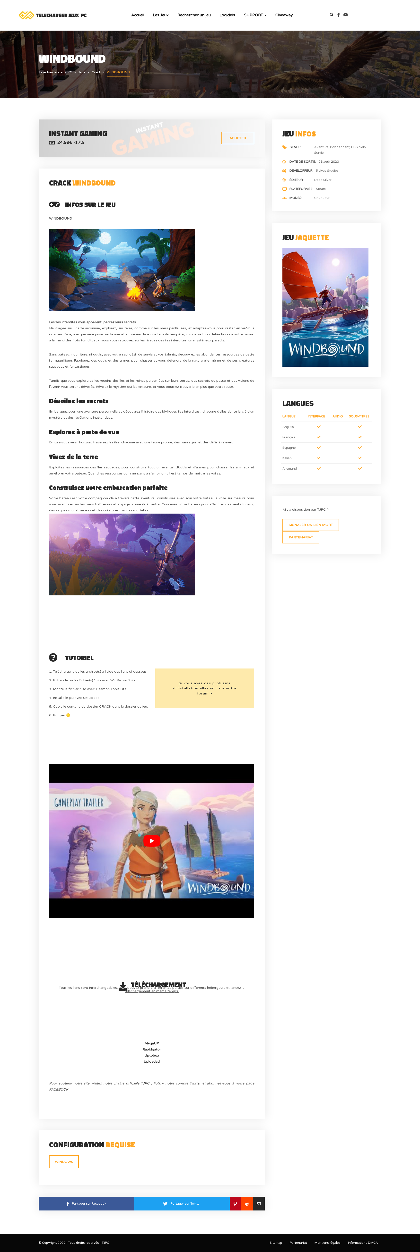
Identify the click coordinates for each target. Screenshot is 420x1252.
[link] (340, 15)
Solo (362, 147)
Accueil (137, 15)
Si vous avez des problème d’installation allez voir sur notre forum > (205, 688)
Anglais (288, 427)
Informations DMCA (363, 1243)
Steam (321, 189)
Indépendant (340, 147)
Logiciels (227, 15)
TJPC (145, 1083)
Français (288, 437)
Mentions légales (328, 1243)
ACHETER (237, 138)
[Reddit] (247, 1203)
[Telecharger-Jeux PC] (53, 15)
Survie (319, 153)
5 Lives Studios (327, 171)
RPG (354, 147)
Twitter (195, 1083)
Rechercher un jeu (194, 15)
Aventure (321, 147)
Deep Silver (323, 180)
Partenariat (301, 537)
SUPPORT (253, 15)
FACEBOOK (58, 1089)
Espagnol (289, 448)
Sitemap (276, 1243)
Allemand (289, 469)
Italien (287, 458)
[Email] (259, 1203)
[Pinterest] (235, 1203)
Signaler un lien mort (311, 525)
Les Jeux (161, 15)
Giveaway (284, 15)
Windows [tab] (64, 1162)
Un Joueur (322, 198)
